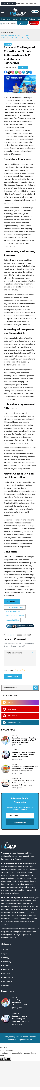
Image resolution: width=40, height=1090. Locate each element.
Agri (8, 19)
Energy (15, 19)
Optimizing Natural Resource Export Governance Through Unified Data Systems (23, 754)
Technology (8, 977)
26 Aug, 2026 (17, 745)
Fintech (32, 19)
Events (6, 985)
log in (12, 635)
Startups (6, 973)
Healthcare (8, 969)
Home (3, 19)
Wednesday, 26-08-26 (9, 23)
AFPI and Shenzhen (14, 611)
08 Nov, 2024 (11, 67)
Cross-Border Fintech (15, 616)
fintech (11, 32)
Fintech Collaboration (15, 607)
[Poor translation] (7, 1059)
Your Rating (8, 670)
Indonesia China (12, 620)
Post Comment (13, 677)
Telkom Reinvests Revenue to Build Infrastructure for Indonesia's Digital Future (23, 783)
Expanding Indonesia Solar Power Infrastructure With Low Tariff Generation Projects (25, 740)
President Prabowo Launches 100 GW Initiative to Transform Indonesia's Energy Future (25, 769)
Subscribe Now (20, 822)
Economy (23, 19)
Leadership (7, 981)
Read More (11, 601)
